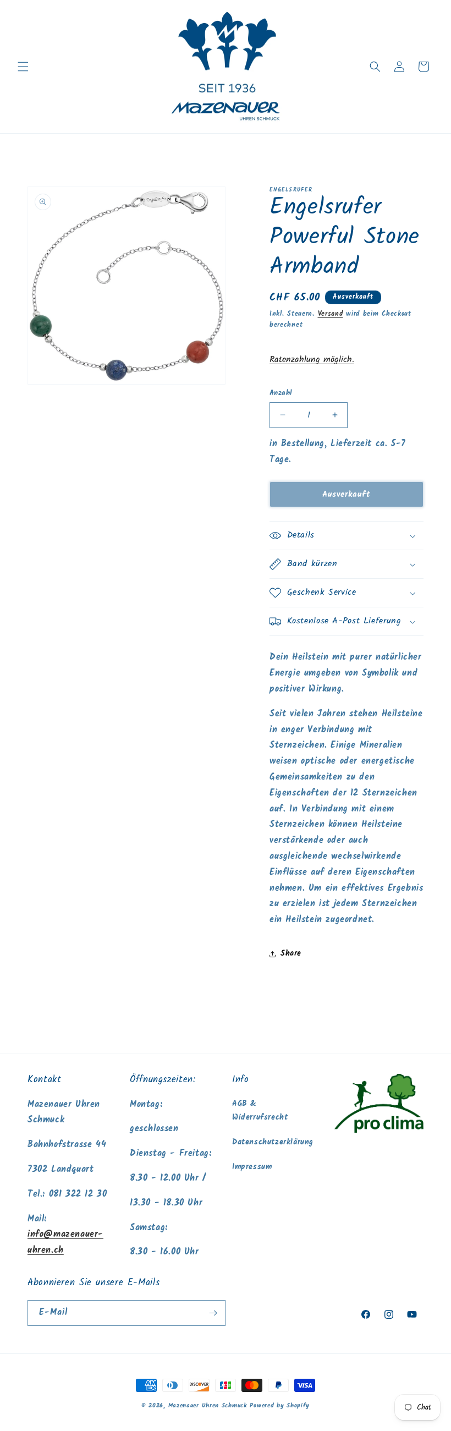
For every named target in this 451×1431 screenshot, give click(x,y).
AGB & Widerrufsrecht (260, 1110)
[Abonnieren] (213, 1313)
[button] (23, 66)
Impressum (252, 1167)
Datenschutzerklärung (273, 1142)
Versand (330, 314)
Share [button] (290, 953)
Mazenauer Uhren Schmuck (207, 1406)
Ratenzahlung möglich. (312, 359)
